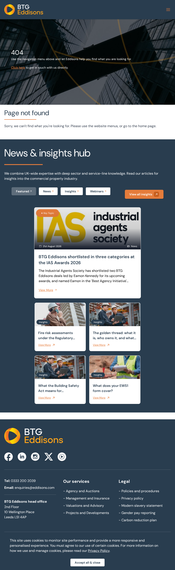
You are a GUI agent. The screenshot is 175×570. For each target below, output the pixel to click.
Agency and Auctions (81, 491)
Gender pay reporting (137, 513)
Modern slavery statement (141, 505)
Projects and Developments (86, 513)
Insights (70, 191)
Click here (18, 67)
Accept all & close (87, 562)
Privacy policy (131, 498)
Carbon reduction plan (138, 520)
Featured (22, 191)
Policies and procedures (139, 491)
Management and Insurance (86, 498)
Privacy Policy (98, 550)
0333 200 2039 (23, 481)
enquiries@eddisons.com (34, 487)
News (47, 191)
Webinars (97, 191)
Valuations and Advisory (83, 505)
